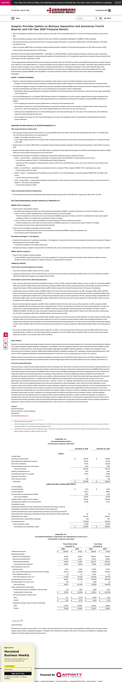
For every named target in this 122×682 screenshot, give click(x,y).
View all (118, 2)
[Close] (32, 646)
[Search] (96, 18)
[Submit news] (6, 335)
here (46, 245)
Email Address (9, 666)
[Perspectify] (6, 339)
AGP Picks (5, 2)
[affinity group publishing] (6, 343)
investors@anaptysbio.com (19, 416)
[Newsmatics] (6, 347)
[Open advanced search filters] (100, 18)
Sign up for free (18, 673)
